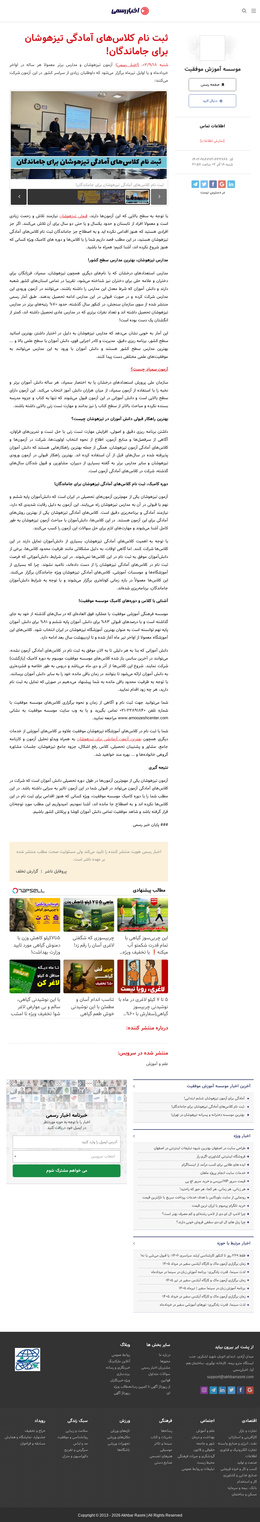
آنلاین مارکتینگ (119, 1361)
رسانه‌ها (166, 1431)
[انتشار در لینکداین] (231, 184)
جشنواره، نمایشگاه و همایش (25, 1437)
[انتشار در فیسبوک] (213, 184)
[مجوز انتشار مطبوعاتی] (27, 1360)
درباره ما (164, 1355)
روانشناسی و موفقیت (72, 1437)
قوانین (165, 1380)
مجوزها (165, 1361)
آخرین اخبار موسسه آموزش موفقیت (218, 1086)
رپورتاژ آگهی (122, 1393)
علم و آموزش (157, 1064)
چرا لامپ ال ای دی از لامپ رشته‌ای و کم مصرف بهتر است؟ (203, 1214)
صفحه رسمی (210, 85)
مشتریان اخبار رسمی (155, 1368)
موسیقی (166, 1450)
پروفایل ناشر (55, 871)
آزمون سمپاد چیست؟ (149, 369)
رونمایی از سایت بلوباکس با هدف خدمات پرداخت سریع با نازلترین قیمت (193, 1197)
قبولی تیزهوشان (74, 216)
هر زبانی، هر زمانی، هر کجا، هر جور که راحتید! (212, 1189)
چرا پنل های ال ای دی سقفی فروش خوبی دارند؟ (210, 1222)
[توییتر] (231, 1390)
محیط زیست (206, 1462)
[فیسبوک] (240, 1390)
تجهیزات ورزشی (119, 1443)
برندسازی (123, 1374)
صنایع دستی (163, 1462)
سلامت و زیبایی (77, 1431)
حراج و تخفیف (35, 1431)
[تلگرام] (213, 1390)
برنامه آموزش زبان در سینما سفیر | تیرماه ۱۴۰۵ (212, 1288)
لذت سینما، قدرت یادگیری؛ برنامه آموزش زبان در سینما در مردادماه (198, 1272)
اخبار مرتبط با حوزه (233, 1243)
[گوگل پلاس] (250, 1390)
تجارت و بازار (248, 1431)
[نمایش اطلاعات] (212, 141)
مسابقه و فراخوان (32, 1443)
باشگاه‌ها (123, 1450)
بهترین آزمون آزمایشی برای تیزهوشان (109, 739)
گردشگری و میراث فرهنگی (196, 1456)
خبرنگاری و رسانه (118, 1368)
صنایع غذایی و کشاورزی (240, 1475)
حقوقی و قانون (204, 1450)
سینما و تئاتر (163, 1443)
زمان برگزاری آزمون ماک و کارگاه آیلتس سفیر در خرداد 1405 (203, 1296)
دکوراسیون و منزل (75, 1456)
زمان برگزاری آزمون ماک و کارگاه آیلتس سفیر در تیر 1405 (205, 1280)
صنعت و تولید (247, 1462)
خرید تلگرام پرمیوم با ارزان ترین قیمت (218, 1206)
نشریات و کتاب (161, 1437)
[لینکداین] (222, 1390)
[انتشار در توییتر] (204, 184)
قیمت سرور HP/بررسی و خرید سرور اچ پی (215, 1181)
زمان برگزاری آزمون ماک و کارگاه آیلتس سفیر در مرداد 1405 (204, 1264)
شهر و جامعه (205, 1443)
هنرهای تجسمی (161, 1456)
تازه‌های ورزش (120, 1431)
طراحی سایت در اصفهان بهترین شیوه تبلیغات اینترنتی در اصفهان (199, 1148)
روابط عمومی (121, 1355)
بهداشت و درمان (203, 1437)
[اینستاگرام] (204, 1390)
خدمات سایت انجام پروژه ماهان (222, 1173)
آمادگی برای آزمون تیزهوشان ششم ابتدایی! (214, 1098)
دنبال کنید (210, 101)
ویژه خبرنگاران (120, 1380)
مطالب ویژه (122, 1387)
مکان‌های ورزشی (118, 1437)
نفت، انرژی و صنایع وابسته (237, 1443)
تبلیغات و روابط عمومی (198, 1469)
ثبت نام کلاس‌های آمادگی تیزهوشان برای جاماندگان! (207, 1107)
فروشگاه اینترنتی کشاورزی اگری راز (221, 1156)
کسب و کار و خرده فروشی (239, 1469)
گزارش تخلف (27, 871)
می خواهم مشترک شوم (66, 1170)
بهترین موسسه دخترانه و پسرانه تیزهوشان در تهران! (207, 1115)
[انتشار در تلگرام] (195, 184)
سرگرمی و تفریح (76, 1450)
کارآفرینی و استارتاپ (242, 1437)
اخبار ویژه (242, 1136)
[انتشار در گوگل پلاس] (222, 184)
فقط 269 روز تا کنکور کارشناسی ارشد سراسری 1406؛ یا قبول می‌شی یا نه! (192, 1255)
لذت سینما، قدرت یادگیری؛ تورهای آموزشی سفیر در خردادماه (202, 1305)
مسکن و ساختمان (244, 1494)
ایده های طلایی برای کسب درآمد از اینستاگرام (213, 1165)
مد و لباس (80, 1443)
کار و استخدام (247, 1482)
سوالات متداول (159, 1374)
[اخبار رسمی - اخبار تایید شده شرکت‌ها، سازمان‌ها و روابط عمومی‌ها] (130, 11)
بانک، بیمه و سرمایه (242, 1488)
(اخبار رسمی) (127, 65)
